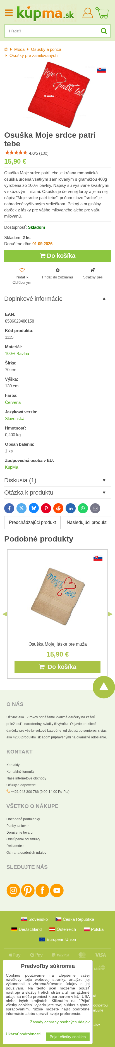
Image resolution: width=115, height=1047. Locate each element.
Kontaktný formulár (20, 772)
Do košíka (60, 255)
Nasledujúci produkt (86, 522)
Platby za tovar (17, 826)
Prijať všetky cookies (68, 1037)
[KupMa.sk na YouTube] (57, 896)
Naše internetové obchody (26, 778)
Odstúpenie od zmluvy (23, 839)
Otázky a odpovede (21, 785)
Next (110, 614)
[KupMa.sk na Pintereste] (28, 896)
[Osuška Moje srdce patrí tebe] (57, 94)
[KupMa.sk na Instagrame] (13, 896)
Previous (4, 614)
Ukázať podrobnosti (23, 1034)
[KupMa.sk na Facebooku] (42, 896)
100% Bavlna (17, 353)
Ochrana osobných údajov (26, 853)
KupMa (11, 467)
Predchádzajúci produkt (32, 522)
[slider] (16, 152)
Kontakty (13, 765)
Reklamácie (15, 846)
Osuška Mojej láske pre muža (57, 644)
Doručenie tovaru (19, 832)
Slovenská (14, 418)
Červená (13, 402)
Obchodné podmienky (23, 819)
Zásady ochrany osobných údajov (60, 1022)
